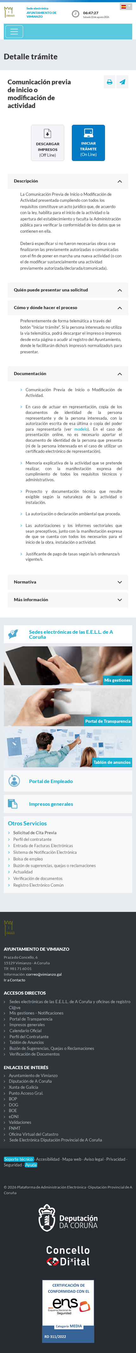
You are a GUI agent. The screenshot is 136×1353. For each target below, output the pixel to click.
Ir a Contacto (14, 980)
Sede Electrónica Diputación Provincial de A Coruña (55, 1139)
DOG (13, 1104)
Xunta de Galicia (23, 1087)
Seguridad (13, 1164)
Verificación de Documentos (34, 1054)
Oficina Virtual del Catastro (33, 1134)
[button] (126, 6)
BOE (13, 1110)
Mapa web (72, 1159)
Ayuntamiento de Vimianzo (33, 1075)
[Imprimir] (109, 81)
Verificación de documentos (38, 878)
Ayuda (31, 1164)
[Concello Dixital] (68, 1261)
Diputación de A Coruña (30, 1081)
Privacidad (116, 1159)
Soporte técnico (19, 1159)
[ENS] (68, 1316)
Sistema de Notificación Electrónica (45, 852)
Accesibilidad (48, 1159)
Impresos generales (27, 1024)
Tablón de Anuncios (26, 1042)
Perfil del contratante (32, 839)
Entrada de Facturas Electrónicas (43, 845)
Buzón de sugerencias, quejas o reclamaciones (54, 865)
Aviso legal (94, 1159)
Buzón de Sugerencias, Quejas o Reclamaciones (51, 1048)
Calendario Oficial (25, 1030)
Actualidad (23, 871)
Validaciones (20, 1122)
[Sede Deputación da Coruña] (68, 1223)
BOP (13, 1098)
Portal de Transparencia (31, 1018)
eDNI (14, 1116)
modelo (81, 429)
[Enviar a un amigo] (122, 81)
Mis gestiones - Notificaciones (36, 1012)
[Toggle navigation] (14, 31)
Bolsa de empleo (28, 858)
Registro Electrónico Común (38, 885)
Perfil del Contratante (29, 1036)
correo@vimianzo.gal (44, 974)
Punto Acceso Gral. (26, 1093)
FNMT (15, 1128)
